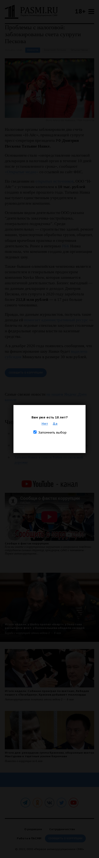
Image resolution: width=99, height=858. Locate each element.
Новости (32, 50)
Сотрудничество (62, 829)
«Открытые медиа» (21, 172)
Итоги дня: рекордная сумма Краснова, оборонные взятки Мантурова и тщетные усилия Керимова (49, 754)
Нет (45, 423)
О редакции (33, 829)
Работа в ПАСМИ (29, 838)
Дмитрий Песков (55, 50)
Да (55, 423)
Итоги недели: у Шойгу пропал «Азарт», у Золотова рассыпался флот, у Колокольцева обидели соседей (45, 626)
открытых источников (54, 181)
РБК (65, 246)
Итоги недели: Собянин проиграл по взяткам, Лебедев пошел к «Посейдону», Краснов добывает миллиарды (47, 692)
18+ (80, 11)
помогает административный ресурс (56, 320)
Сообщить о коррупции (26, 372)
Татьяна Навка (79, 50)
